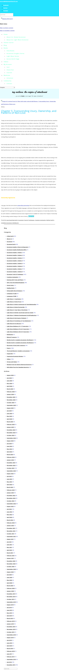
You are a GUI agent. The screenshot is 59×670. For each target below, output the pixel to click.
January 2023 (10, 492)
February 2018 (11, 651)
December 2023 (11, 462)
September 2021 (11, 536)
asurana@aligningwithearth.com (9, 1)
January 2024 (10, 460)
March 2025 (10, 421)
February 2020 (11, 588)
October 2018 (10, 632)
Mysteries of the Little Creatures (16, 345)
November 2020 (11, 563)
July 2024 (9, 443)
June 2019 (9, 610)
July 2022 (9, 509)
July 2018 (9, 640)
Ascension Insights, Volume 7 (14, 269)
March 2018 (10, 648)
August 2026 (10, 375)
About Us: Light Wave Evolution (17, 40)
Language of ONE (11, 296)
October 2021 (10, 533)
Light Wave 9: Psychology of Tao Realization (19, 321)
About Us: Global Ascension (16, 37)
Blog (5, 45)
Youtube (5, 10)
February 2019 (11, 621)
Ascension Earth (11, 244)
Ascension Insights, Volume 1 (14, 252)
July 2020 (9, 574)
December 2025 (11, 397)
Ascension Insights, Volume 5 (14, 263)
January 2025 (10, 427)
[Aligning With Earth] (7, 18)
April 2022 (9, 517)
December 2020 (11, 561)
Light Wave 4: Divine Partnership (15, 307)
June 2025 (9, 413)
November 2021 (11, 531)
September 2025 (11, 405)
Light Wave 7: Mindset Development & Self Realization (21, 315)
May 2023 (9, 481)
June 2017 (9, 654)
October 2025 (10, 402)
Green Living (10, 285)
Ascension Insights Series (15, 53)
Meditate (7, 75)
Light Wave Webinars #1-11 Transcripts (17, 326)
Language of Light (12, 293)
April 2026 (9, 386)
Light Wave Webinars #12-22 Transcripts (18, 329)
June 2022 (9, 512)
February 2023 (11, 490)
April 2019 (9, 615)
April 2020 (9, 583)
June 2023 (9, 479)
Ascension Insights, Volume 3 (14, 258)
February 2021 (11, 555)
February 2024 (11, 457)
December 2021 (11, 528)
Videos (6, 61)
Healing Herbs (10, 288)
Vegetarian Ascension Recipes (15, 356)
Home (6, 34)
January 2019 (10, 624)
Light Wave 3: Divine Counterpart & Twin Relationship (21, 304)
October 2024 (10, 435)
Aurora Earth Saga (13, 59)
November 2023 (11, 465)
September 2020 (11, 569)
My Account (8, 64)
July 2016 (9, 662)
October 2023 (10, 468)
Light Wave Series (13, 56)
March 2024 (10, 454)
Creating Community (40, 220)
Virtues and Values (12, 362)
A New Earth (14, 220)
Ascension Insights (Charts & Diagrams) (17, 247)
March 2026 (10, 389)
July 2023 (9, 476)
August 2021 (10, 539)
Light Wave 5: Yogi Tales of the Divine (17, 310)
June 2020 (9, 577)
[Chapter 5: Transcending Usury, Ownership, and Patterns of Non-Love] (29, 104)
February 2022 (11, 522)
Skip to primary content (6, 28)
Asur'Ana (9, 220)
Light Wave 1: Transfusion (14, 299)
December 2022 (11, 495)
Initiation (10, 78)
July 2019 (9, 607)
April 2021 (9, 550)
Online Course (9, 42)
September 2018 (11, 634)
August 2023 (10, 473)
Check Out (10, 70)
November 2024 (11, 432)
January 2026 (10, 394)
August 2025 (10, 408)
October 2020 (10, 566)
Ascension (9, 241)
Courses (9, 72)
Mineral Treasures (12, 337)
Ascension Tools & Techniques (26, 220)
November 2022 (11, 498)
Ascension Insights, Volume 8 (14, 271)
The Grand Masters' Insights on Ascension (18, 351)
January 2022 (10, 525)
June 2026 (9, 380)
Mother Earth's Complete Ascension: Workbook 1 (20, 340)
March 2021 (10, 553)
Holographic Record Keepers (14, 290)
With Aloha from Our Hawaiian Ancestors (18, 367)
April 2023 (9, 484)
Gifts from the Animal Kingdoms (15, 282)
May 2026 (9, 383)
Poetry (9, 348)
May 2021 (9, 547)
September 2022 (11, 503)
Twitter (5, 8)
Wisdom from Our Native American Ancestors (19, 364)
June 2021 (9, 544)
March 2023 (10, 487)
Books (6, 48)
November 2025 (11, 400)
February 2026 (11, 391)
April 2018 (9, 645)
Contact (9, 83)
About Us (9, 239)
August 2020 (10, 572)
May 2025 (9, 416)
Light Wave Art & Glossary (14, 323)
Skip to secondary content (7, 30)
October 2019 (10, 599)
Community (7, 81)
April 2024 (9, 451)
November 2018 (11, 629)
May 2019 (9, 613)
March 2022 (10, 520)
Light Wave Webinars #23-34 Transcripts (18, 331)
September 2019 (11, 602)
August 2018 (10, 637)
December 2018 (11, 626)
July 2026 (9, 378)
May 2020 (9, 580)
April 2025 (9, 419)
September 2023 (11, 471)
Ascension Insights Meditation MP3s (16, 249)
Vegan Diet (10, 353)
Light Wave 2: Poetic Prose (14, 301)
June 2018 (9, 643)
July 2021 (9, 542)
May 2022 (9, 514)
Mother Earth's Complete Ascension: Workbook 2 (20, 342)
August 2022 (10, 506)
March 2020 (10, 585)
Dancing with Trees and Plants (15, 280)
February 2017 (11, 656)
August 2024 (10, 441)
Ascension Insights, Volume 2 (14, 255)
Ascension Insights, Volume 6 (14, 266)
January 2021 (10, 558)
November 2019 (11, 596)
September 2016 (11, 659)
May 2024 (9, 449)
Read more (31, 216)
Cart (8, 67)
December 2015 (11, 665)
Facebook (5, 5)
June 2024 (9, 446)
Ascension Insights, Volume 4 (14, 260)
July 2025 (9, 410)
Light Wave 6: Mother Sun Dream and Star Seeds (20, 312)
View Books (10, 51)
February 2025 (11, 424)
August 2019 (10, 604)
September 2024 (11, 438)
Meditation (10, 334)
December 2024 (11, 430)
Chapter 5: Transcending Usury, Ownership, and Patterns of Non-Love (28, 111)
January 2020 (10, 591)
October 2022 (10, 501)
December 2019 (11, 594)
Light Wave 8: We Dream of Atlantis (16, 318)
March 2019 (10, 618)
